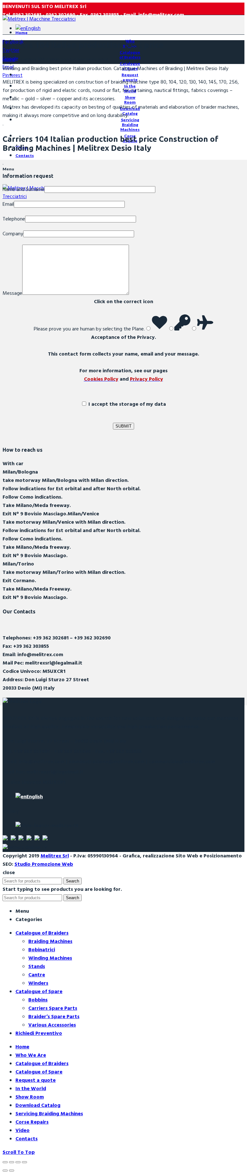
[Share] (11, 1162)
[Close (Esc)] (5, 1162)
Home (9, 60)
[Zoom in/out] (24, 1162)
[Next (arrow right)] (11, 1170)
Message (12, 293)
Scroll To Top (19, 1152)
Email (8, 204)
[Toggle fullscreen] (18, 1162)
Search (72, 881)
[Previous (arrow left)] (5, 1170)
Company (13, 234)
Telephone (14, 219)
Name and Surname (23, 189)
